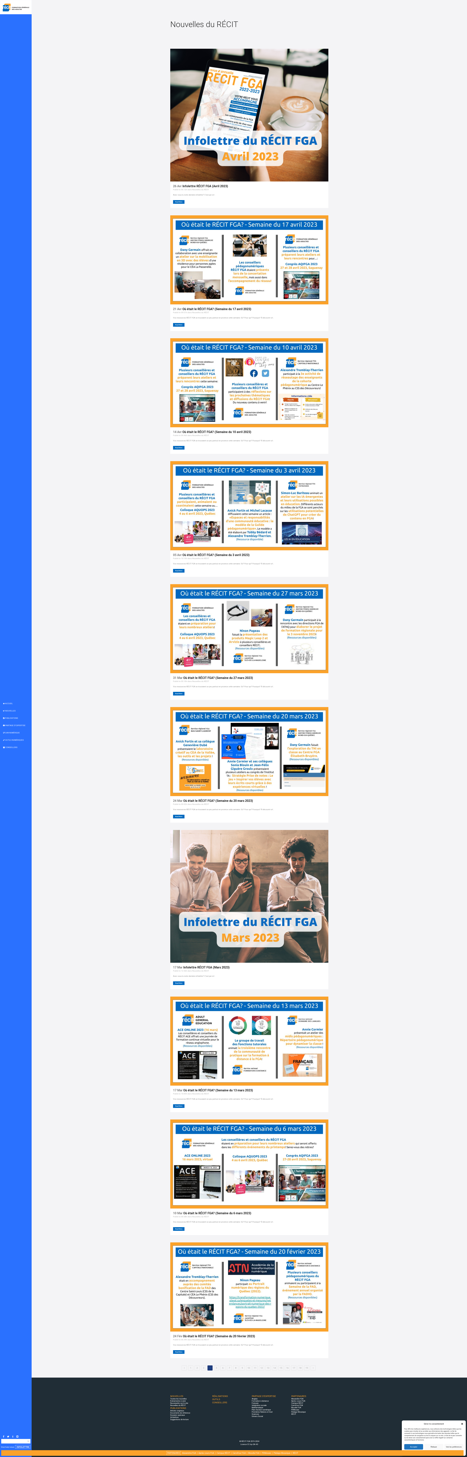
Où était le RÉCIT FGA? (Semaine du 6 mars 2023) (217, 1213)
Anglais (255, 1399)
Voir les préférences (454, 1447)
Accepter (413, 1447)
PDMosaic (295, 1410)
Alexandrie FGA (297, 1399)
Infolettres (174, 1417)
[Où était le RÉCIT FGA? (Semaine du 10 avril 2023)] (249, 382)
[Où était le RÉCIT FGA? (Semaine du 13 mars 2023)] (249, 1041)
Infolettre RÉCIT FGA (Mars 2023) (206, 967)
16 (287, 1368)
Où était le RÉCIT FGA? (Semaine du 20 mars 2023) (218, 801)
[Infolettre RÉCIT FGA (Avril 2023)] (249, 115)
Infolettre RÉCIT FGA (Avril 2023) (205, 186)
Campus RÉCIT (297, 1403)
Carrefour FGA (297, 1405)
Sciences (255, 1414)
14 (274, 1368)
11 (255, 1368)
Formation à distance (260, 1401)
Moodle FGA (296, 1407)
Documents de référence (180, 1413)
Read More (178, 202)
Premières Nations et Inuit (262, 1412)
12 (261, 1368)
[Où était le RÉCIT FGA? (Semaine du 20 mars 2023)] (249, 751)
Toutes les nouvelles (178, 1399)
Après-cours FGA (298, 1401)
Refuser (434, 1447)
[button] (462, 1424)
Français (255, 1403)
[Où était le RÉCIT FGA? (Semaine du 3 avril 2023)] (249, 505)
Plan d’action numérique (261, 1410)
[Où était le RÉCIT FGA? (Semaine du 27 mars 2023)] (249, 628)
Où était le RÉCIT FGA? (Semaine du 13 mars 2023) (218, 1090)
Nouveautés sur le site (179, 1403)
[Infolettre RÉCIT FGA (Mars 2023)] (249, 896)
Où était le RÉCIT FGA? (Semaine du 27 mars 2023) (218, 678)
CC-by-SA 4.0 (252, 1444)
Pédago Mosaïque (298, 1412)
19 (306, 1368)
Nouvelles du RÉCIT (200, 190)
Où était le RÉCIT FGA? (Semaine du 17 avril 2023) (216, 309)
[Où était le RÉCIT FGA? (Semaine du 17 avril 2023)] (249, 259)
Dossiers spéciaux (177, 1415)
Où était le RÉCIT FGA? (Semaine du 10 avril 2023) (216, 432)
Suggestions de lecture (179, 1419)
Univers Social (257, 1416)
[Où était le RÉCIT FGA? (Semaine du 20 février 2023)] (249, 1286)
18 (300, 1368)
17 (294, 1368)
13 (268, 1368)
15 (281, 1368)
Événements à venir (178, 1401)
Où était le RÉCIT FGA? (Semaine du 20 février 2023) (219, 1336)
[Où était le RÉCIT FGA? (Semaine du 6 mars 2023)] (249, 1164)
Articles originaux (177, 1411)
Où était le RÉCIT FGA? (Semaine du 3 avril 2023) (216, 555)
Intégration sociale (259, 1405)
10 (248, 1368)
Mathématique (257, 1407)
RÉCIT (293, 1414)
